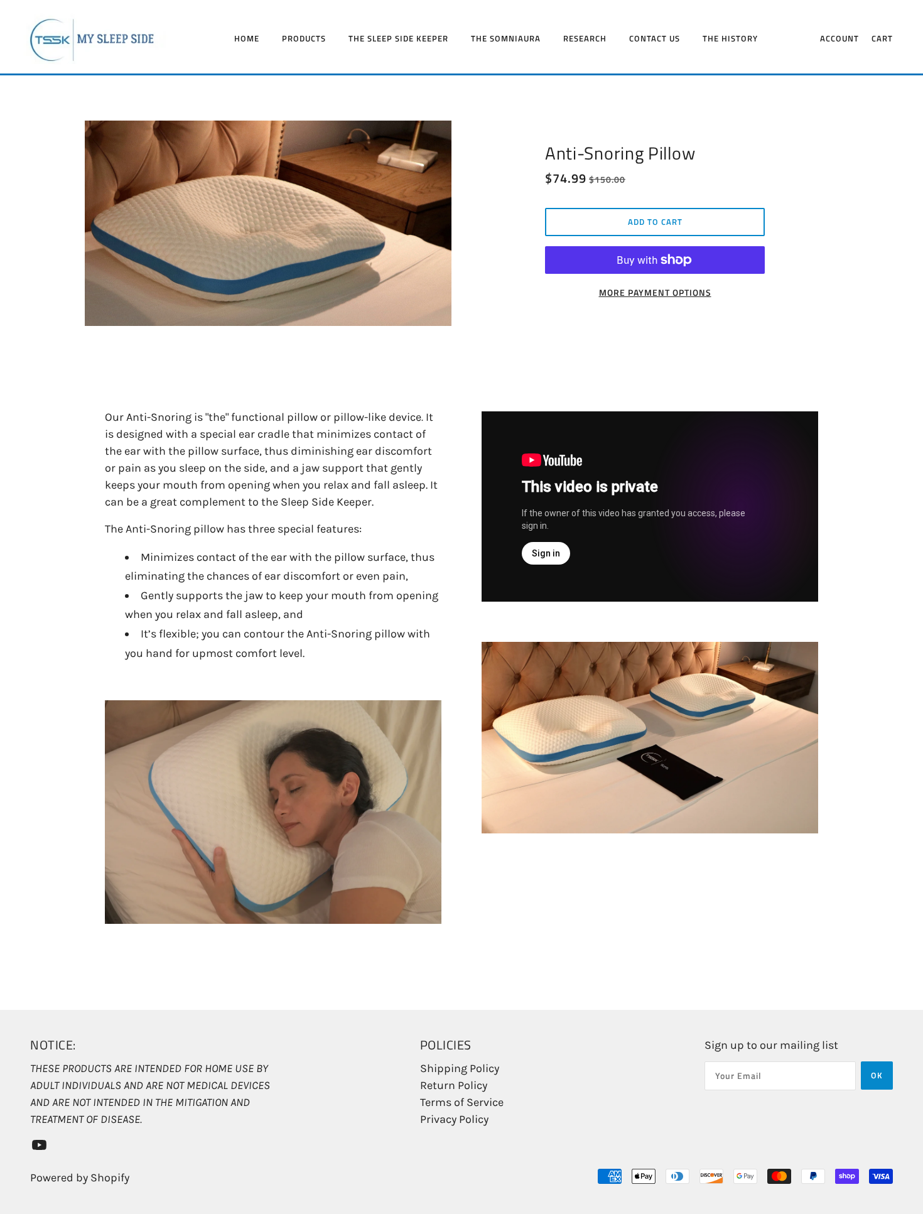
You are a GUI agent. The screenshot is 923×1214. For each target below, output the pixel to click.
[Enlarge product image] (268, 223)
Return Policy (453, 1085)
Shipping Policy (459, 1068)
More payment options (655, 292)
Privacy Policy (454, 1119)
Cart (882, 38)
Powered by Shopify (79, 1177)
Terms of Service (462, 1102)
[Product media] (273, 812)
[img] (39, 1143)
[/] (111, 37)
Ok (877, 1075)
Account (839, 38)
